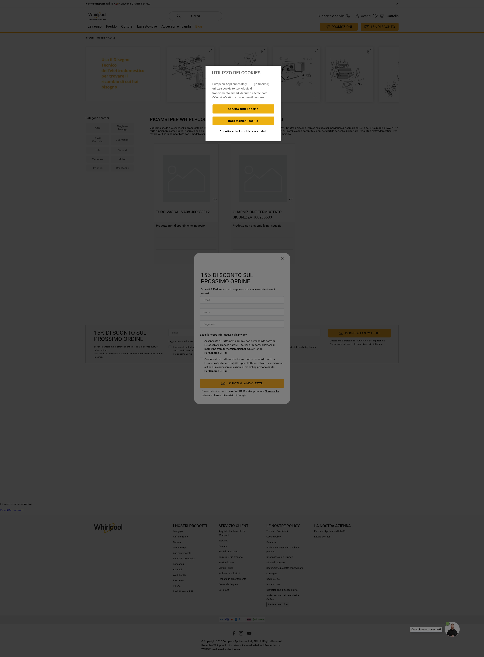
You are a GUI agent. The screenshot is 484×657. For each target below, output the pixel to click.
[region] (243, 103)
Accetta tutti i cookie (243, 109)
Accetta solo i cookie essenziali (243, 131)
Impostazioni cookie (243, 121)
